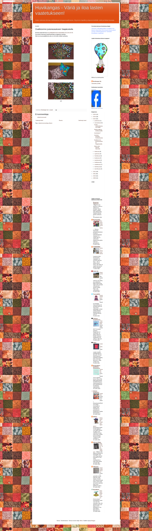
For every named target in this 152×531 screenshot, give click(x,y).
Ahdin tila (95, 271)
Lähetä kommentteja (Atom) (45, 123)
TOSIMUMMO (96, 246)
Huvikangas (93, 89)
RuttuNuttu (96, 489)
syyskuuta (97, 153)
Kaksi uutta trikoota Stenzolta (97, 147)
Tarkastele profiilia (95, 83)
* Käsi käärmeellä (101, 322)
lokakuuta (97, 151)
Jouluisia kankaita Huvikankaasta (98, 136)
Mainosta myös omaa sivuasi (97, 108)
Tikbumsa (95, 466)
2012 (94, 171)
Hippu (94, 342)
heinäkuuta (97, 155)
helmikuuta (97, 166)
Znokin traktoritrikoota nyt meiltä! (98, 126)
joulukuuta (97, 120)
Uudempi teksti (39, 120)
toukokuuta (97, 160)
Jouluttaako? (97, 133)
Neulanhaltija (96, 219)
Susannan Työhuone (96, 203)
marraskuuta (98, 122)
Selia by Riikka (97, 442)
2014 (94, 116)
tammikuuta (98, 168)
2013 (94, 118)
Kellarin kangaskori (96, 391)
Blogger (93, 520)
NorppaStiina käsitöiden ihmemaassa (96, 367)
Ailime (81, 520)
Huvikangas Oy (97, 81)
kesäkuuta (97, 158)
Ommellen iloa (101, 371)
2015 (94, 114)
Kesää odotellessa (101, 297)
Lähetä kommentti (41, 117)
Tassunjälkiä (96, 294)
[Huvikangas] (96, 106)
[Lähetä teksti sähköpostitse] (56, 109)
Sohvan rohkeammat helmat (101, 251)
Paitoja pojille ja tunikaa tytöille (98, 130)
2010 (94, 176)
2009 (94, 178)
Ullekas (95, 416)
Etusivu (61, 120)
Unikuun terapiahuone (96, 319)
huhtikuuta (97, 162)
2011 (94, 173)
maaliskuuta (98, 164)
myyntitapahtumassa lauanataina (60, 32)
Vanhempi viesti (82, 120)
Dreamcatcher (101, 274)
